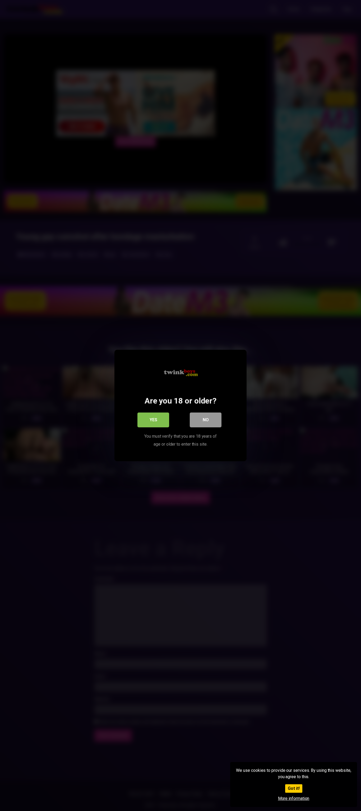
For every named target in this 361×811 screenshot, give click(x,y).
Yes (153, 419)
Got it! (294, 788)
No (206, 419)
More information (293, 798)
